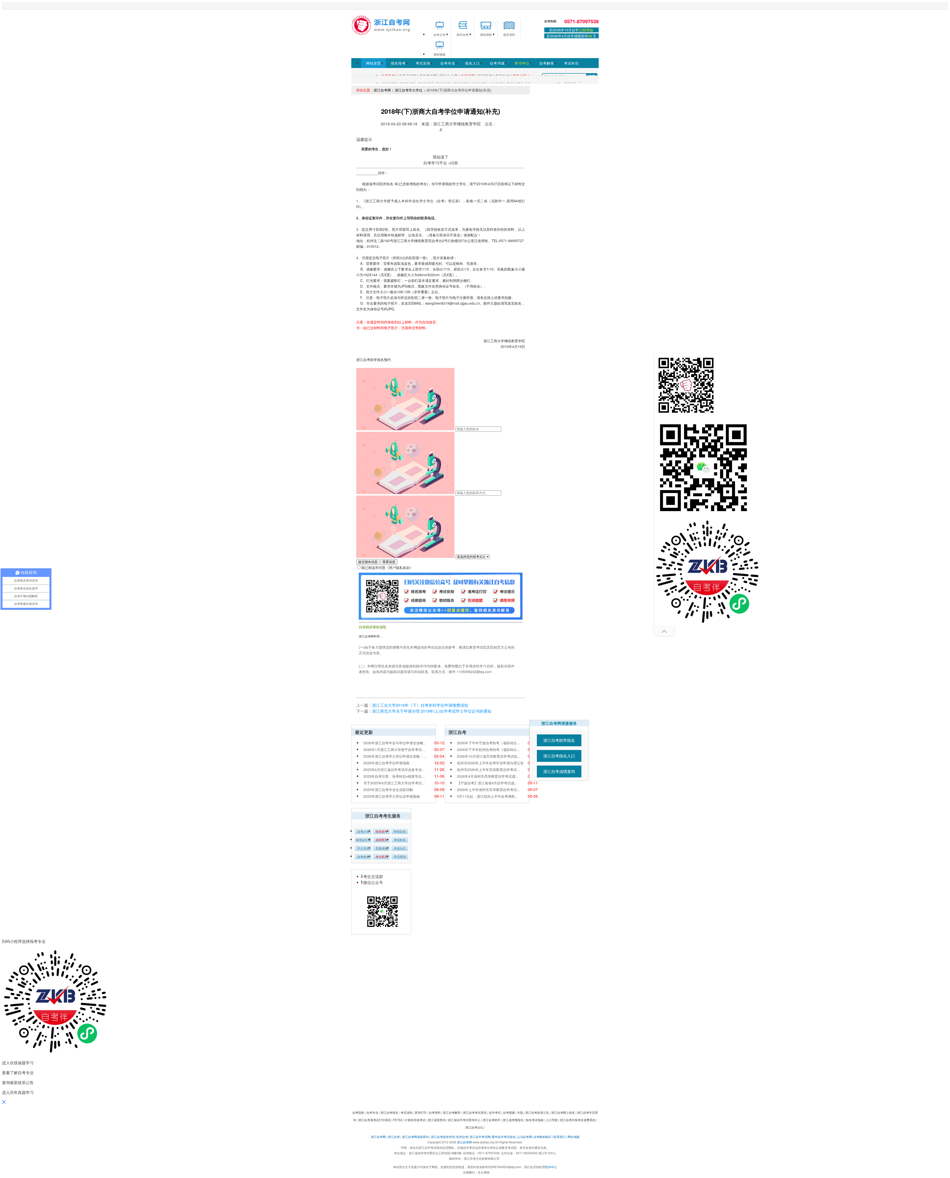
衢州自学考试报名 (504, 1136)
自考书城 (497, 63)
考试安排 (423, 63)
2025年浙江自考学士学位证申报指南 (391, 796)
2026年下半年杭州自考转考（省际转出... (488, 749)
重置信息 (388, 562)
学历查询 (400, 857)
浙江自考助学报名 (559, 740)
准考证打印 (363, 840)
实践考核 (381, 848)
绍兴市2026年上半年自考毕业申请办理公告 (490, 762)
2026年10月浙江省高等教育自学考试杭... (488, 756)
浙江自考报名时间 (443, 1136)
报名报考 (398, 63)
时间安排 (400, 831)
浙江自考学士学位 (409, 90)
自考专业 (447, 63)
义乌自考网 (524, 1136)
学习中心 (522, 63)
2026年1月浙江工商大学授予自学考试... (394, 749)
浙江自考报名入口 (559, 756)
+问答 (453, 163)
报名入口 (472, 63)
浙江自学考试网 (480, 1136)
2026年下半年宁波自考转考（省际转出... (488, 742)
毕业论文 (400, 848)
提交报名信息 (368, 562)
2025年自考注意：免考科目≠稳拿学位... (394, 776)
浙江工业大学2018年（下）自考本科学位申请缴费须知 (420, 705)
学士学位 (363, 848)
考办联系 (381, 857)
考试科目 (571, 63)
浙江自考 (394, 1136)
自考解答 (546, 63)
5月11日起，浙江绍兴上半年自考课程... (487, 796)
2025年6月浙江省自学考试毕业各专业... (394, 769)
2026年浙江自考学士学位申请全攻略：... (394, 756)
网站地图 (573, 1136)
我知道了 (441, 157)
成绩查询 (381, 840)
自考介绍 (363, 831)
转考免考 (363, 857)
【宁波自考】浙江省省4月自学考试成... (487, 782)
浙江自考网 (382, 90)
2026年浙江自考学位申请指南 (386, 762)
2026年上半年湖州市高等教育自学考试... (488, 789)
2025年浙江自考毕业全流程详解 (388, 789)
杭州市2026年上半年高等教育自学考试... (488, 769)
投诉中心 (551, 1167)
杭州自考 (462, 1136)
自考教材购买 (542, 1136)
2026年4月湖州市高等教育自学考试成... (487, 776)
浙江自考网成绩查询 (415, 1136)
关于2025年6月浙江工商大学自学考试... (394, 782)
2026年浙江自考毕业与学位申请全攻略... (394, 742)
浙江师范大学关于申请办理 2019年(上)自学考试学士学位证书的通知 (431, 711)
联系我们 (559, 1136)
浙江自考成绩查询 (559, 771)
